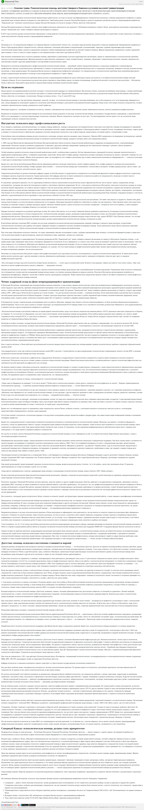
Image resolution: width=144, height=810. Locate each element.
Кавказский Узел (12, 1)
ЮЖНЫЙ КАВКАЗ (8, 4)
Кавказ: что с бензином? (124, 4)
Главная (141, 1)
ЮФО (14, 4)
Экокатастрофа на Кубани (137, 4)
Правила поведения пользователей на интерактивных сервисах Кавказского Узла (25, 809)
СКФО (2, 4)
